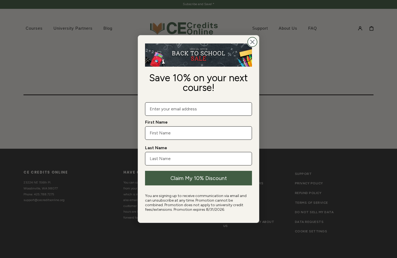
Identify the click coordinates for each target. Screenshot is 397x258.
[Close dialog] (252, 42)
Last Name (156, 147)
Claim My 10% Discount (198, 178)
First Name (156, 122)
